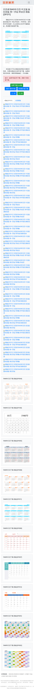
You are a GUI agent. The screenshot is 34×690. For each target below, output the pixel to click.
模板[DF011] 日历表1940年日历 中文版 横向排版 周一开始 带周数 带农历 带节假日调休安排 (16, 118)
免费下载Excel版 (16, 85)
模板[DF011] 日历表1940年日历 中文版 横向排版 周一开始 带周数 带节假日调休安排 (16, 130)
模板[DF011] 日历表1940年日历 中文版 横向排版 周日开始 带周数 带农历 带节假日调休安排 (16, 164)
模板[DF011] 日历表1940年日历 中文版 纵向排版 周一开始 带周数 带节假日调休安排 (16, 222)
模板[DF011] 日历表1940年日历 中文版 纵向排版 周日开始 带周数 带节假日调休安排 (16, 267)
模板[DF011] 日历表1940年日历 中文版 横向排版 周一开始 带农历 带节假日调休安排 (16, 106)
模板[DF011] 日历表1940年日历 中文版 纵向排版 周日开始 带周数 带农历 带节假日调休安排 (16, 255)
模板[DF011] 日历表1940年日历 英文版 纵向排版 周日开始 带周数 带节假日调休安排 (16, 354)
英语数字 (21, 674)
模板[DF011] (8, 100)
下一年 (20, 93)
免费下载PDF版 (11, 88)
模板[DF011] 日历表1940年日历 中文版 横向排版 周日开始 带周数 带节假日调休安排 (16, 176)
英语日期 (11, 674)
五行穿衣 (14, 676)
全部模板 (18, 100)
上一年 (13, 93)
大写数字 (27, 674)
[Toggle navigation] (28, 2)
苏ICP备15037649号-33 (25, 686)
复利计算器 (8, 676)
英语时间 (16, 674)
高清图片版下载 (23, 88)
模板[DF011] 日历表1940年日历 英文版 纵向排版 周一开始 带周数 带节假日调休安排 (16, 333)
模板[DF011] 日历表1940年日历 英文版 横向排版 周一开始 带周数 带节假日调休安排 (16, 289)
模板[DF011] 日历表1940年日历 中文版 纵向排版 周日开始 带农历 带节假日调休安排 (16, 243)
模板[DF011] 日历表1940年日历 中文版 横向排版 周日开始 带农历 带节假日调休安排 (16, 152)
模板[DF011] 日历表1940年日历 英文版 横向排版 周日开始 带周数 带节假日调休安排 (16, 311)
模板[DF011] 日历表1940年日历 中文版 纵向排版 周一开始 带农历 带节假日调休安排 (16, 198)
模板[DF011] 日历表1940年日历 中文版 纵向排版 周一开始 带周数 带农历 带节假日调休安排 (16, 210)
